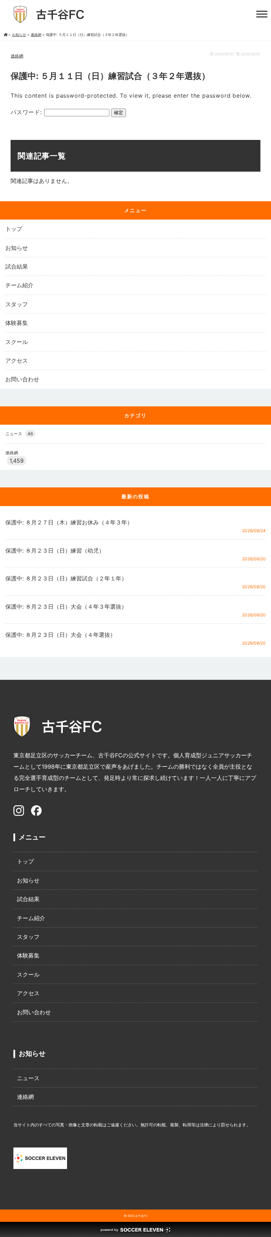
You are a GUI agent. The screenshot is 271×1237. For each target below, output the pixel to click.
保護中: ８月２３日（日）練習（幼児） (54, 550)
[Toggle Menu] (261, 14)
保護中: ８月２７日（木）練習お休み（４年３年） (69, 522)
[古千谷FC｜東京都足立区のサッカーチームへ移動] (5, 34)
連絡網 (17, 56)
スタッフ (16, 304)
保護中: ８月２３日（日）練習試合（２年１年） (66, 578)
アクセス (16, 360)
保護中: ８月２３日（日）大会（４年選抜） (60, 634)
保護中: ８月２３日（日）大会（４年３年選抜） (66, 606)
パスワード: (27, 112)
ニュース (19, 433)
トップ (13, 228)
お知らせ (16, 247)
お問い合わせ (22, 379)
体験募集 (16, 322)
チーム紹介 (19, 285)
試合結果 (16, 266)
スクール (16, 341)
